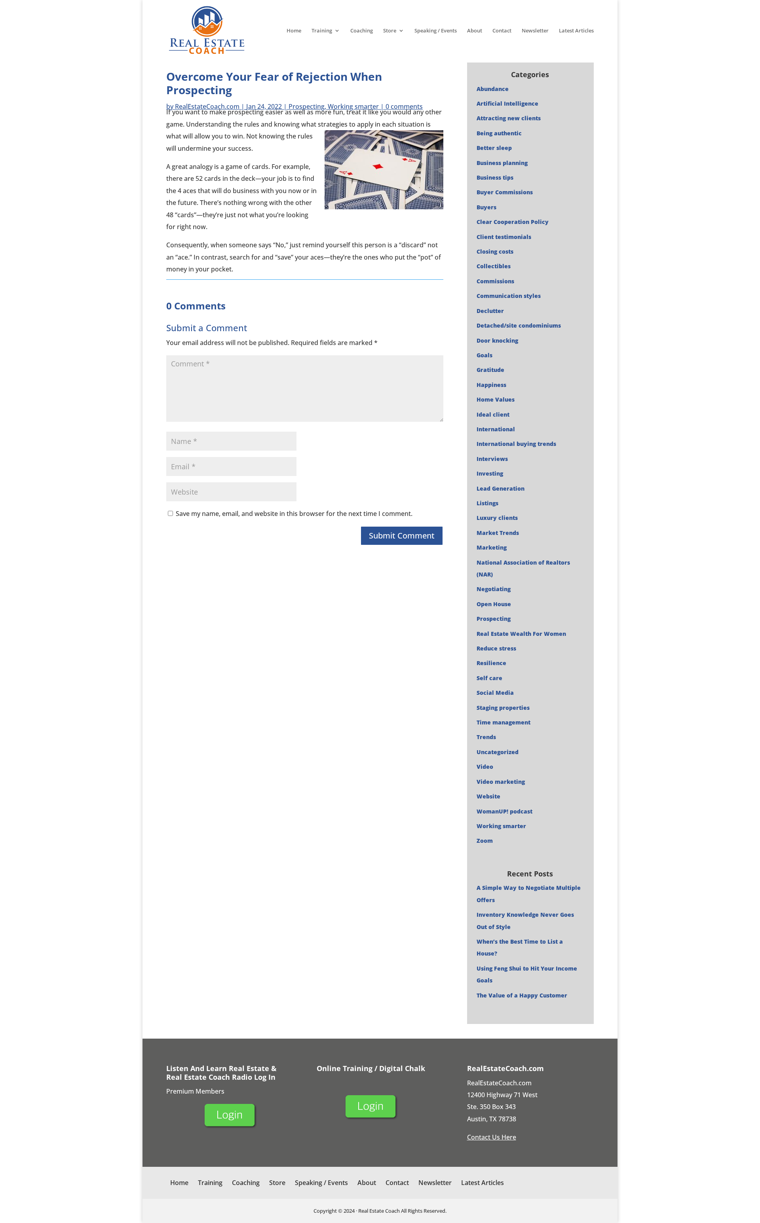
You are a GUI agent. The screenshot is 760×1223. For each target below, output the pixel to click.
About (474, 31)
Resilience (491, 663)
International (496, 429)
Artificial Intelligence (507, 103)
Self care (489, 678)
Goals (484, 355)
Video (485, 766)
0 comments (404, 106)
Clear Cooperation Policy (513, 222)
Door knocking (497, 340)
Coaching (361, 31)
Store (389, 31)
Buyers (486, 207)
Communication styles (509, 296)
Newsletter (535, 31)
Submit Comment (402, 535)
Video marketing (501, 781)
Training (322, 31)
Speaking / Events (435, 31)
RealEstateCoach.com (207, 106)
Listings (487, 503)
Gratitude (490, 370)
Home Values (496, 399)
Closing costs (495, 251)
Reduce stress (496, 648)
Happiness (491, 385)
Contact (501, 31)
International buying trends (516, 443)
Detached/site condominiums (519, 325)
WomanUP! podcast (504, 811)
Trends (486, 737)
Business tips (495, 177)
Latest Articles (576, 31)
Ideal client (493, 414)
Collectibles (494, 266)
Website (488, 796)
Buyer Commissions (505, 192)
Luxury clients (497, 517)
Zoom (485, 840)
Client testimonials (504, 237)
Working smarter (353, 106)
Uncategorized (498, 752)
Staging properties (503, 707)
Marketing (492, 547)
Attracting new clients (509, 118)
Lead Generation (500, 488)
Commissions (495, 281)
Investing (490, 473)
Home (294, 31)
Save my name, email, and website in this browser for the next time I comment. (294, 513)
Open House (494, 604)
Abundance (493, 89)
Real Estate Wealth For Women (521, 633)
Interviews (492, 459)
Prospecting (307, 106)
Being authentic (499, 133)
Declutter (490, 311)
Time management (503, 722)
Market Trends (498, 533)
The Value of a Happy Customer (522, 995)
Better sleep (494, 148)
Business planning (502, 163)
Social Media (495, 692)
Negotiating (494, 589)
